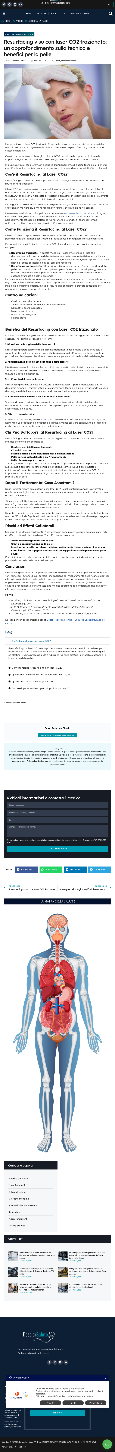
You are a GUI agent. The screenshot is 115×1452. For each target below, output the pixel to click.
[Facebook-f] (3, 4)
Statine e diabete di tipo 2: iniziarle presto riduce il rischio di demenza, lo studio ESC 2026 (36, 1271)
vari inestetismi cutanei (77, 213)
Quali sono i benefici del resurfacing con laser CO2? (41, 674)
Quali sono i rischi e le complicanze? (32, 681)
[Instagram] (9, 4)
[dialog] (57, 1391)
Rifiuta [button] (73, 1403)
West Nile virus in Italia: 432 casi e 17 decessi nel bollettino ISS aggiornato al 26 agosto (37, 1255)
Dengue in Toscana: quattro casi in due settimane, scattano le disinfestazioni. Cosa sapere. (87, 1271)
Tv (64, 14)
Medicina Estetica (24, 34)
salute (23, 703)
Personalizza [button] (95, 1403)
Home (29, 14)
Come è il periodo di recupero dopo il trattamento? (40, 688)
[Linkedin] (15, 4)
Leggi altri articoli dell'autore (57, 735)
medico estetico (13, 703)
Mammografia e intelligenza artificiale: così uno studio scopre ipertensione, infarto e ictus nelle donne (87, 1255)
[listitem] (64, 993)
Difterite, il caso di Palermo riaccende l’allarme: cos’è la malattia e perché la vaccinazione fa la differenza (35, 1287)
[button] (5, 13)
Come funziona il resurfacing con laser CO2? (37, 667)
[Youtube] (20, 4)
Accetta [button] (50, 1403)
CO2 (43, 419)
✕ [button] (105, 1378)
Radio (54, 14)
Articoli (41, 14)
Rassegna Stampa (80, 14)
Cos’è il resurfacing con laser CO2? (31, 641)
